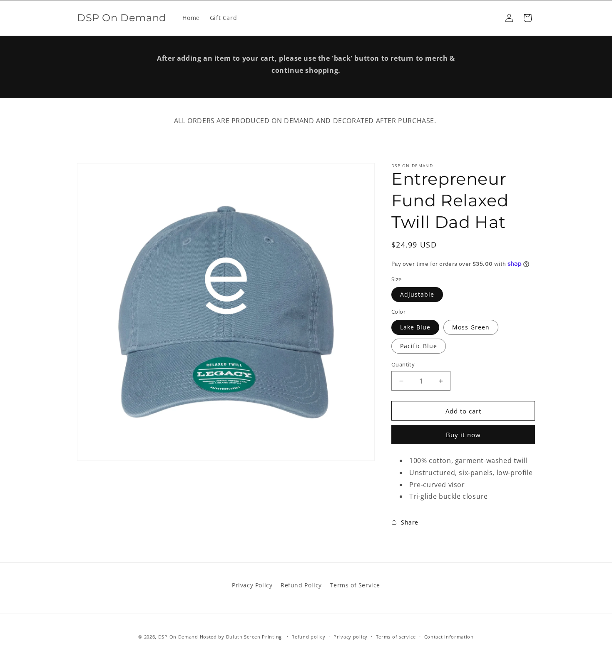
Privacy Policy (252, 585)
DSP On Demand (178, 637)
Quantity (403, 364)
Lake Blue (415, 327)
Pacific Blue (418, 346)
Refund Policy (301, 585)
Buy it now (463, 435)
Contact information (449, 636)
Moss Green (471, 327)
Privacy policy (350, 636)
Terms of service (396, 636)
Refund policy (308, 636)
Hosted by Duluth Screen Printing (241, 637)
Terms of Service (355, 585)
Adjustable (417, 294)
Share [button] (409, 522)
